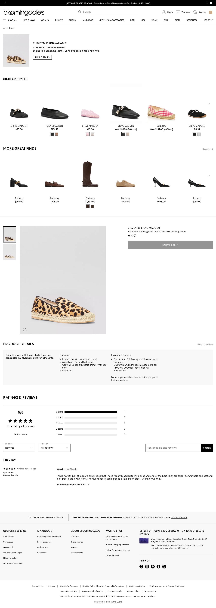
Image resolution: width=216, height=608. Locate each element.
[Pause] (211, 3)
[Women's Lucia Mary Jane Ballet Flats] (126, 103)
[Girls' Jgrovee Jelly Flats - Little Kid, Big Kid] (90, 103)
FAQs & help (8, 547)
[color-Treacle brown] (87, 206)
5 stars (59, 412)
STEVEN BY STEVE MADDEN (49, 47)
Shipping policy (10, 558)
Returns (115, 380)
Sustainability (77, 553)
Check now (183, 548)
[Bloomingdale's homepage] (4, 28)
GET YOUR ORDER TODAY (77, 3)
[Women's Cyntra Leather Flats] (55, 103)
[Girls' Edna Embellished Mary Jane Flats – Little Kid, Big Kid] (19, 103)
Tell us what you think (12, 563)
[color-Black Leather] (123, 134)
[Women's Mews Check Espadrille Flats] (161, 103)
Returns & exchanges (12, 553)
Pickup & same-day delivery (117, 550)
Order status (43, 547)
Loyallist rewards (45, 542)
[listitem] (108, 3)
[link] (19, 127)
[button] (54, 280)
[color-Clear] (92, 134)
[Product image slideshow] (63, 280)
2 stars (59, 429)
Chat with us (8, 536)
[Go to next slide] (207, 3)
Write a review (20, 434)
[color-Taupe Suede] (56, 134)
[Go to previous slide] (5, 3)
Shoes (12, 28)
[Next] (209, 103)
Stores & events (112, 555)
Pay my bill (42, 553)
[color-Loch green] (92, 206)
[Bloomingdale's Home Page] (24, 13)
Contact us (8, 542)
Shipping (148, 377)
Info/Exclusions (179, 517)
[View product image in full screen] (24, 330)
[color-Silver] (199, 134)
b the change (77, 542)
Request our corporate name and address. (136, 596)
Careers (74, 547)
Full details (42, 57)
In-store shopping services (117, 545)
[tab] (9, 234)
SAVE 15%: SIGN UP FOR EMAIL (49, 517)
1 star (59, 434)
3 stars (59, 423)
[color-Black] (194, 134)
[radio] (52, 134)
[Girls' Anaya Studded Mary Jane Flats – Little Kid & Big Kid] (197, 103)
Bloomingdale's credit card (49, 536)
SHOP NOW (144, 3)
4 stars (59, 417)
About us (75, 536)
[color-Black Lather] (52, 134)
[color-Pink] (87, 134)
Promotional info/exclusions (164, 548)
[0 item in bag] (210, 12)
